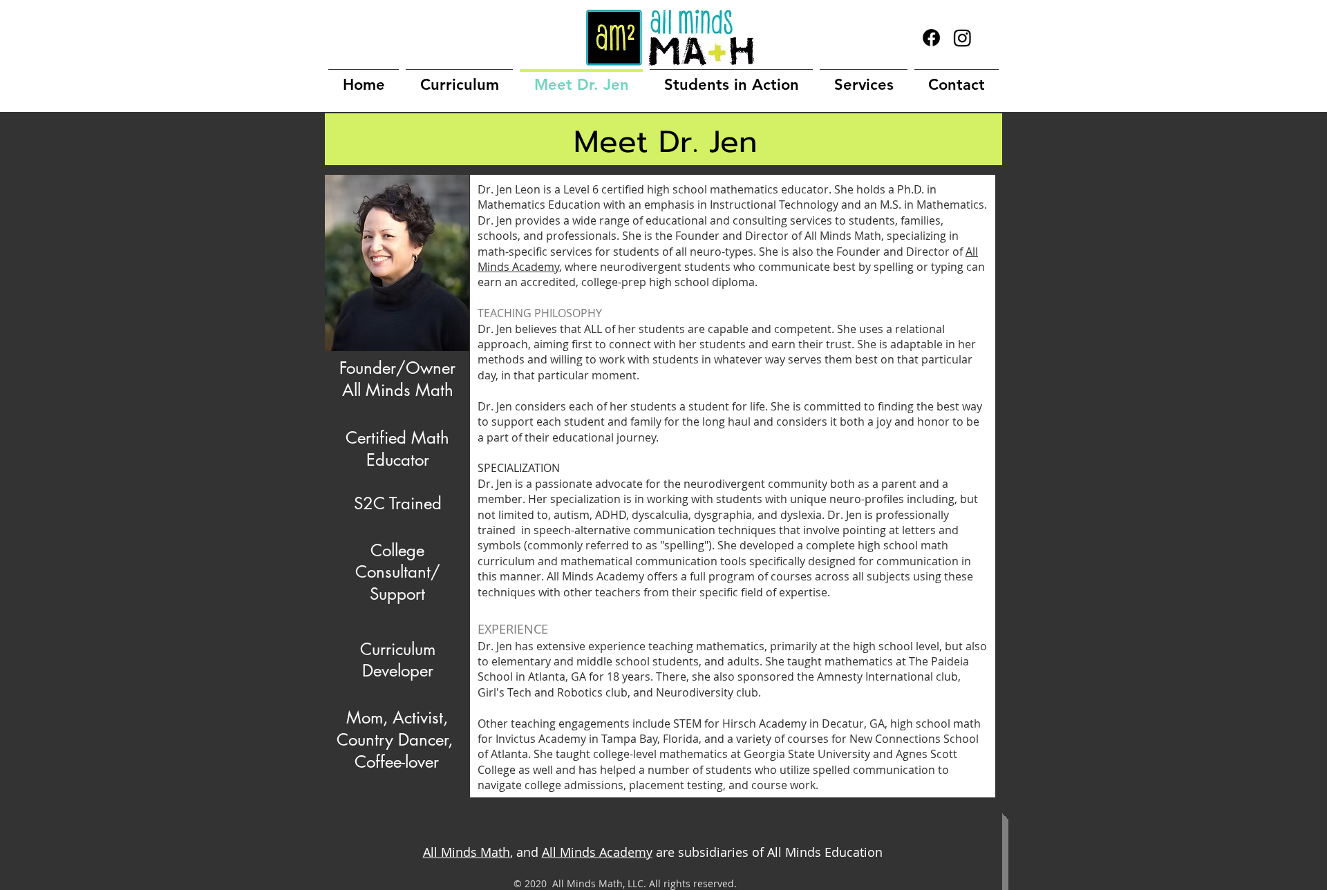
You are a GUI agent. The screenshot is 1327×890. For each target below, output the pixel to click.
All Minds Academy (597, 852)
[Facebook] (931, 37)
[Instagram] (962, 37)
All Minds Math (466, 852)
